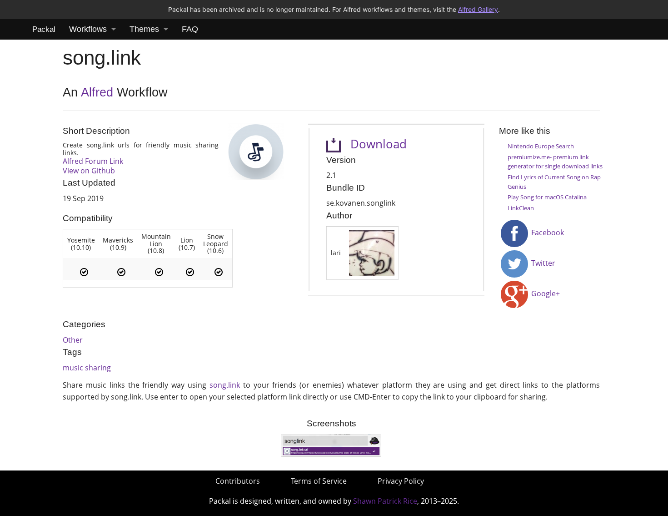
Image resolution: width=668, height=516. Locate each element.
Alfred (97, 92)
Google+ (544, 293)
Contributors (237, 481)
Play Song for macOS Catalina (547, 197)
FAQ (190, 29)
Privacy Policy (401, 481)
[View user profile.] (371, 252)
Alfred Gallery (478, 9)
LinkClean (521, 208)
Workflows (88, 29)
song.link (224, 385)
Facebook (546, 233)
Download (374, 144)
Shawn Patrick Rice (385, 501)
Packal (43, 29)
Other (73, 340)
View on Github (89, 171)
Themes (144, 29)
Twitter (542, 263)
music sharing (87, 368)
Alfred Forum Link (93, 161)
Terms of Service (319, 481)
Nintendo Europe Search (541, 146)
